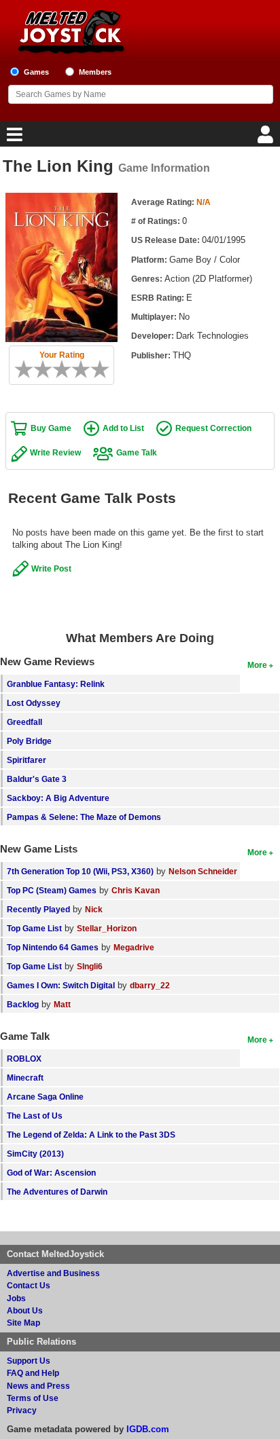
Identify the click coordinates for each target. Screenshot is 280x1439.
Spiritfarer (26, 759)
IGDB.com (147, 1429)
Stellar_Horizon (107, 928)
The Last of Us (35, 1115)
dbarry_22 (150, 985)
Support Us (28, 1360)
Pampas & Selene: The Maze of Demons (84, 816)
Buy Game (51, 428)
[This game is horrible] (28, 369)
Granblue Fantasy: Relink (56, 683)
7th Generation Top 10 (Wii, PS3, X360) (80, 871)
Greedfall (24, 721)
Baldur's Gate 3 (37, 778)
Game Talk (136, 452)
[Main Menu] (13, 138)
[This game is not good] (47, 369)
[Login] (267, 138)
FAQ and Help (33, 1372)
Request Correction (213, 428)
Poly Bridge (29, 740)
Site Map (23, 1322)
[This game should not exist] (19, 369)
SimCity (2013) (35, 1153)
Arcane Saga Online (45, 1096)
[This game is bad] (38, 369)
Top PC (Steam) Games (52, 890)
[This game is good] (85, 369)
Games (36, 72)
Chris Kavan (135, 890)
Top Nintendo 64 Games (53, 947)
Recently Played (38, 909)
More (257, 664)
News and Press (38, 1385)
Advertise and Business (53, 1273)
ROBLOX (24, 1058)
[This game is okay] (66, 369)
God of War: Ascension (51, 1172)
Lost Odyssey (33, 702)
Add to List (123, 428)
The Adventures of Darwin (57, 1191)
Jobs (16, 1298)
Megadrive (133, 947)
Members (95, 72)
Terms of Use (32, 1398)
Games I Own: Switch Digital (61, 985)
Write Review (55, 452)
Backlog (23, 1004)
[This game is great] (95, 369)
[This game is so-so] (57, 369)
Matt (62, 1004)
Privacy (22, 1410)
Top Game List (34, 928)
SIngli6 (90, 966)
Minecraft (25, 1077)
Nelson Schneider (203, 871)
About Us (25, 1310)
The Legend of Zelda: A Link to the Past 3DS (91, 1134)
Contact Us (28, 1285)
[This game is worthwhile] (76, 369)
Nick (94, 909)
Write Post (51, 568)
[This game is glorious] (104, 369)
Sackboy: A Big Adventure (58, 797)
